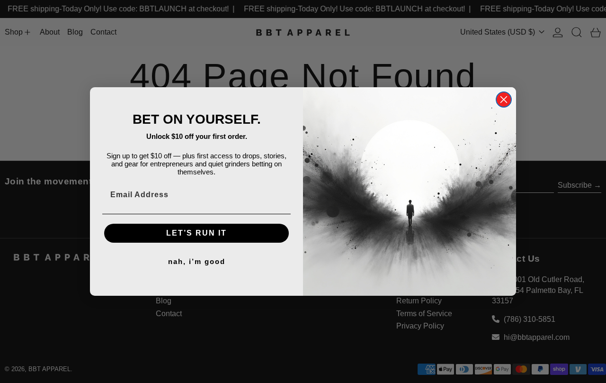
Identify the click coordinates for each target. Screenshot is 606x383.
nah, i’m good (196, 261)
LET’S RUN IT (196, 233)
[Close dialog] (503, 99)
